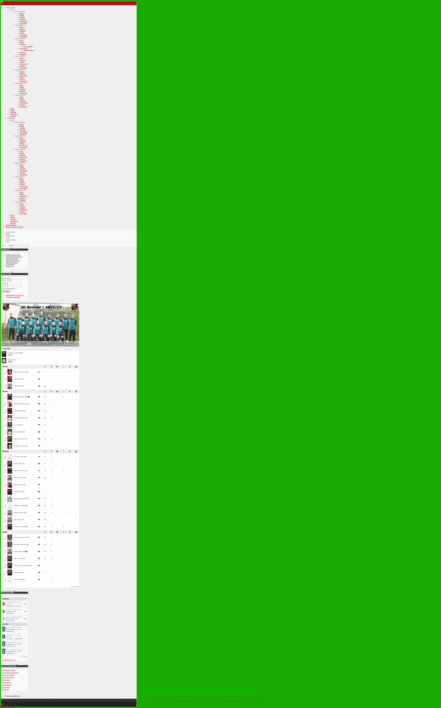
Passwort (5, 283)
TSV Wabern (9, 638)
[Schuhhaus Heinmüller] (10, 673)
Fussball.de (23, 23)
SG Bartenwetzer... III (12, 644)
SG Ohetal (9, 611)
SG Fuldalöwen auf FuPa (8, 660)
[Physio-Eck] (6, 682)
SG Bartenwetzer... (11, 629)
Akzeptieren (4, 705)
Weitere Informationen (7, 707)
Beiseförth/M (9, 606)
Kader (21, 13)
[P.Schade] (6, 680)
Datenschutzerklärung (13, 696)
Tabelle (21, 15)
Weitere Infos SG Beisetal (14, 227)
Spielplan (22, 19)
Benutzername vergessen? (15, 295)
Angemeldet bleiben (8, 289)
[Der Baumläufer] (8, 677)
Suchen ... (4, 245)
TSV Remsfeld (10, 619)
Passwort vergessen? (13, 297)
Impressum (9, 266)
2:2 (25, 611)
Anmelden (6, 291)
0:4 (25, 619)
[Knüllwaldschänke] (8, 670)
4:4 (25, 604)
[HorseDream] (7, 685)
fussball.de (23, 54)
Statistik (22, 17)
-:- (26, 629)
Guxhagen (18, 606)
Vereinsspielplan (11, 225)
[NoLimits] (6, 687)
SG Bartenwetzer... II (11, 651)
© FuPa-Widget (75, 586)
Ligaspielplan (28, 46)
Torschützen (23, 21)
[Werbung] (5, 689)
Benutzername (6, 278)
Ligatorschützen (29, 50)
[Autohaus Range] (8, 675)
